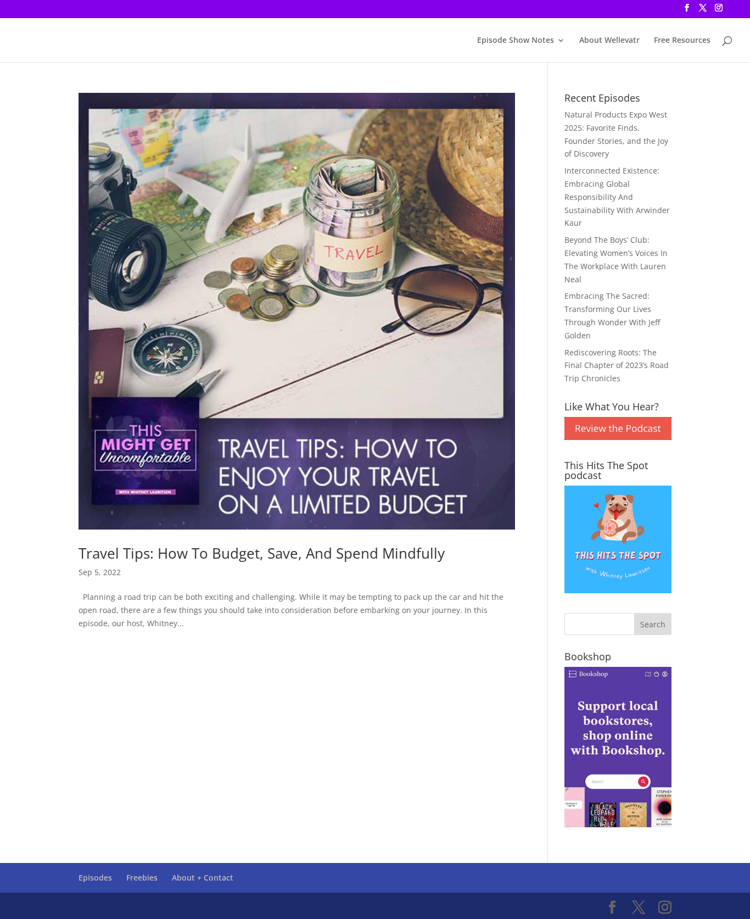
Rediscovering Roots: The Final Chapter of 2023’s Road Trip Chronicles (616, 365)
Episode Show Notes (515, 40)
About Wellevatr (609, 40)
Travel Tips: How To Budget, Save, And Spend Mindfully (262, 553)
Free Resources (682, 40)
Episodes (95, 877)
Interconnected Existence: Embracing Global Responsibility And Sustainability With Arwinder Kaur (617, 196)
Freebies (142, 877)
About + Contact (202, 877)
